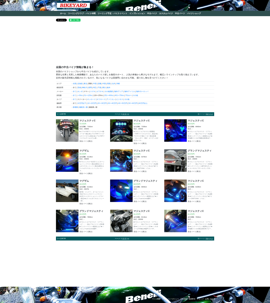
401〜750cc (119, 95)
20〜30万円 (102, 103)
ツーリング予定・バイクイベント (112, 13)
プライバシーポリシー (170, 299)
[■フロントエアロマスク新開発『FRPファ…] (121, 132)
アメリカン (111, 99)
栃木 (108, 87)
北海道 (80, 84)
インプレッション (137, 13)
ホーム (63, 13)
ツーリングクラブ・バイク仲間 (82, 13)
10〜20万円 (91, 103)
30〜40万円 (112, 103)
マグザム (84, 150)
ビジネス (119, 99)
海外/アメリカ (129, 91)
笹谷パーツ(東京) (85, 141)
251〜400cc (108, 95)
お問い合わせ (210, 299)
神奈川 (84, 87)
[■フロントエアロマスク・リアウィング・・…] (175, 131)
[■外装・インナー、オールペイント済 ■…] (67, 193)
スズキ (92, 91)
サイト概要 (156, 299)
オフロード (101, 99)
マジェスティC (87, 120)
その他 (135, 95)
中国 (104, 84)
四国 (108, 84)
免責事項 (192, 299)
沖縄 (118, 84)
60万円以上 (143, 103)
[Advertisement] (135, 44)
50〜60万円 (133, 103)
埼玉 (94, 87)
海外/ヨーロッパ (142, 91)
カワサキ (99, 91)
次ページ (209, 114)
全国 (74, 84)
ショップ (200, 299)
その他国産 (108, 91)
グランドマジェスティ (200, 150)
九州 (113, 84)
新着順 (75, 107)
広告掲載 (183, 299)
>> (128, 114)
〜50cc (80, 95)
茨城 (79, 87)
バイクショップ (194, 13)
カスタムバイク (166, 13)
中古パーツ (180, 13)
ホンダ (80, 91)
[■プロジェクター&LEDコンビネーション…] (67, 162)
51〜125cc (88, 95)
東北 (85, 84)
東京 (104, 87)
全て (74, 91)
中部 (94, 84)
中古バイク (152, 13)
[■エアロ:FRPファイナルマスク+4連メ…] (67, 131)
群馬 (90, 87)
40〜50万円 (122, 103)
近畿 (99, 84)
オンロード (91, 99)
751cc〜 (128, 95)
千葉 (99, 87)
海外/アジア (118, 91)
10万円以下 (81, 103)
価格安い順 (83, 107)
